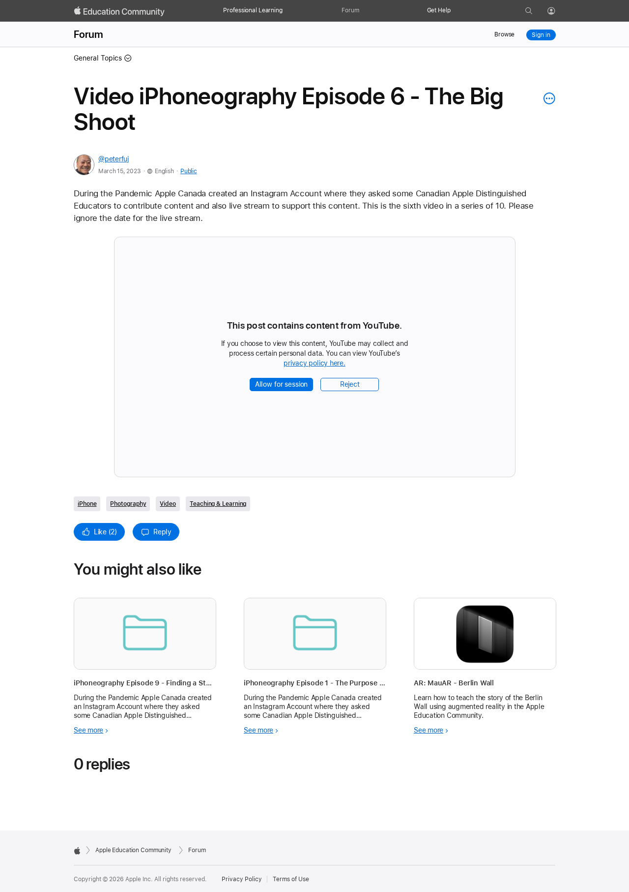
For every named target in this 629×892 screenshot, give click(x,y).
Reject (350, 384)
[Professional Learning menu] (287, 11)
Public (188, 171)
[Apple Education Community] (119, 11)
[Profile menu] (558, 11)
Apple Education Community (133, 850)
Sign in (541, 34)
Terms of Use (291, 879)
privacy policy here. (316, 363)
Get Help (439, 10)
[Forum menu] (364, 11)
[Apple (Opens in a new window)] (77, 850)
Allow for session (281, 384)
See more (88, 730)
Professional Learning (252, 10)
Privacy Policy (242, 879)
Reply (162, 532)
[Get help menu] (455, 11)
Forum (350, 10)
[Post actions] (547, 98)
